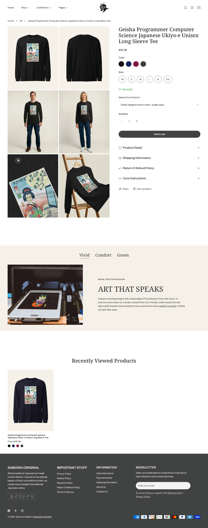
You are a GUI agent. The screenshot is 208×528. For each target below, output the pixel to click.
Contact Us (102, 491)
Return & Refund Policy (68, 487)
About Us (101, 487)
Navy (128, 64)
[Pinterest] (15, 511)
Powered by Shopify (42, 517)
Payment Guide (104, 478)
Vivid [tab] (84, 255)
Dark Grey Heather (143, 64)
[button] (199, 7)
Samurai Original (24, 517)
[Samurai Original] (104, 7)
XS (122, 79)
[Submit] (186, 485)
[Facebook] (8, 511)
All (21, 21)
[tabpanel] (104, 295)
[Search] (185, 7)
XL (158, 79)
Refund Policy (64, 478)
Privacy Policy (64, 474)
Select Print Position (130, 97)
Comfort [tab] (103, 255)
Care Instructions (104, 473)
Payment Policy (65, 483)
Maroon (136, 64)
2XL (168, 79)
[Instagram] (22, 511)
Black (121, 64)
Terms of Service (65, 492)
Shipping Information (106, 482)
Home (11, 21)
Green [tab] (123, 255)
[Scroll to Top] (202, 512)
